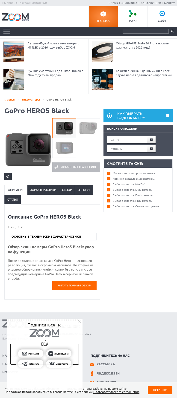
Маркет (169, 2)
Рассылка (106, 364)
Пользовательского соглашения (116, 391)
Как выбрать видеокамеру (131, 116)
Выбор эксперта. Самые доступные (136, 206)
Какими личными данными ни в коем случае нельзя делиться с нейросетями (144, 73)
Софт (162, 20)
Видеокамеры (30, 99)
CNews (113, 2)
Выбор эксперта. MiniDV (129, 184)
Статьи (12, 199)
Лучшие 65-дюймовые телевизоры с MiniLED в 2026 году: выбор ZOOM (53, 45)
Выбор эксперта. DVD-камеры (132, 189)
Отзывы (84, 189)
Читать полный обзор (74, 285)
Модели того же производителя (134, 173)
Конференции (151, 2)
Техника (103, 20)
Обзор (67, 189)
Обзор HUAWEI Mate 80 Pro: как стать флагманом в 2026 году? (142, 45)
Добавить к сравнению (78, 166)
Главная (9, 99)
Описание (16, 189)
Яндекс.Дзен (108, 373)
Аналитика (129, 2)
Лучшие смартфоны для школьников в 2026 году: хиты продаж (55, 73)
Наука (133, 20)
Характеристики (43, 189)
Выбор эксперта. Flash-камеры (133, 195)
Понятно (160, 390)
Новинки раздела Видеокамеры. (134, 178)
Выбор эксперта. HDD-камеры (132, 200)
